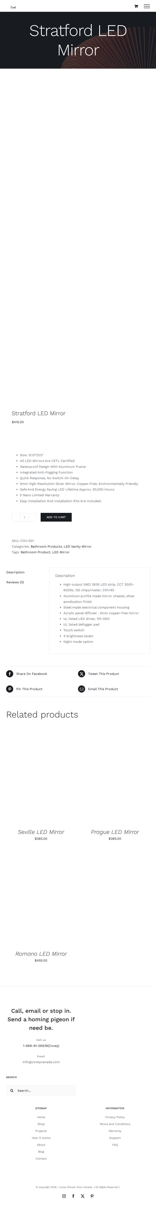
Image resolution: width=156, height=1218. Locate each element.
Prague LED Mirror (115, 832)
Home (41, 1117)
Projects (41, 1131)
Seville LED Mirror (41, 832)
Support (115, 1137)
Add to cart (56, 517)
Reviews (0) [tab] (15, 582)
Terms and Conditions (115, 1124)
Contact (41, 1158)
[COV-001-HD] (78, 241)
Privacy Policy (115, 1117)
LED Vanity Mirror (78, 546)
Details (18, 779)
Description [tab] (15, 572)
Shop (41, 1124)
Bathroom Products (46, 546)
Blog (41, 1151)
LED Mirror (61, 552)
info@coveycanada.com (41, 1062)
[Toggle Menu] (147, 6)
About (41, 1144)
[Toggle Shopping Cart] (136, 6)
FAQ (115, 1144)
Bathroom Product (35, 552)
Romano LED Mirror (41, 953)
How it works (41, 1137)
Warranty (115, 1131)
